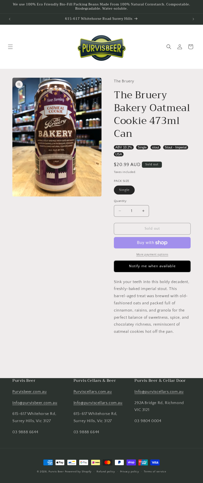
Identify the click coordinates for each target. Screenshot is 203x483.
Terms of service (155, 471)
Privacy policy (129, 471)
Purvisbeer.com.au (29, 391)
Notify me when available (152, 266)
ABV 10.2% (123, 147)
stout (155, 147)
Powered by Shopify (78, 471)
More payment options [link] (152, 254)
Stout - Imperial (176, 147)
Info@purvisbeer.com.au (34, 403)
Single (142, 147)
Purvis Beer (56, 471)
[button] (10, 46)
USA (118, 154)
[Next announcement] (193, 19)
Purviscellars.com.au (93, 391)
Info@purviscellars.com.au (98, 403)
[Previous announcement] (9, 19)
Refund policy (106, 471)
